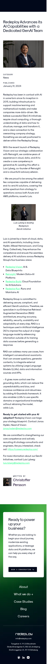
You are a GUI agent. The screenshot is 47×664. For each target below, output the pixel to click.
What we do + (23, 594)
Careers (23, 616)
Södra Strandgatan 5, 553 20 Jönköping (23, 647)
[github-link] (18, 658)
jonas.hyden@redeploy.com (17, 428)
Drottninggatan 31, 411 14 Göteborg (23, 650)
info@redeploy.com (23, 638)
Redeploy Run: (13, 288)
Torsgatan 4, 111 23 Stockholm (23, 644)
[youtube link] (28, 658)
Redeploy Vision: (14, 266)
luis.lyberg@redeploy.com (16, 462)
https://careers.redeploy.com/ (23, 449)
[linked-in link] (23, 658)
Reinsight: (11, 274)
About (23, 586)
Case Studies (23, 601)
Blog (23, 609)
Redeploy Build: (14, 281)
